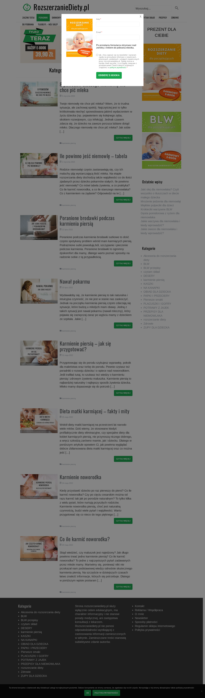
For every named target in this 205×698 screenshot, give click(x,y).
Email (99, 32)
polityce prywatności (118, 67)
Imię (98, 19)
